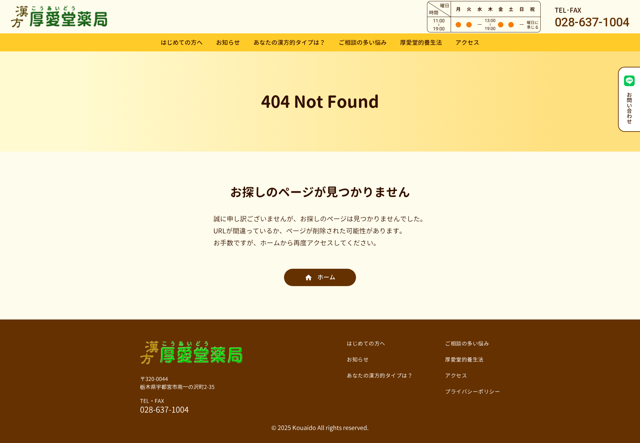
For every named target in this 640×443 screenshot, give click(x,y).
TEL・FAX (164, 406)
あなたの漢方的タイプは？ (289, 42)
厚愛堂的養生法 (421, 42)
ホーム (326, 277)
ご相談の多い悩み (363, 42)
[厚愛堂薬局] (59, 16)
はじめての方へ (182, 42)
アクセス (467, 42)
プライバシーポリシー (472, 391)
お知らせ (228, 42)
